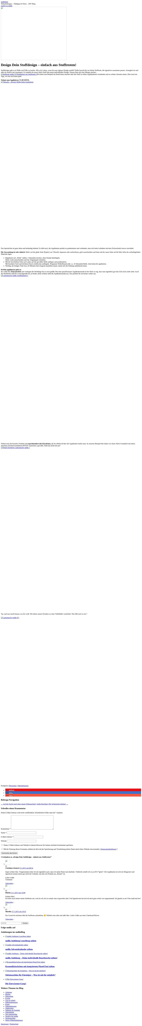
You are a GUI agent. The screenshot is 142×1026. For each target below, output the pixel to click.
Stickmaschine (10, 1018)
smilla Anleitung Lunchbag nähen (20, 941)
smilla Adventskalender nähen (19, 949)
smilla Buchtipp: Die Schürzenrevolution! (52, 804)
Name (3, 833)
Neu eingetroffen (11, 1014)
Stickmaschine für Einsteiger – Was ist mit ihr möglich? (30, 975)
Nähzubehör (9, 1012)
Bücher (7, 994)
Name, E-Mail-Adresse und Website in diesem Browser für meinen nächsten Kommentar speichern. (38, 845)
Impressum (5, 1024)
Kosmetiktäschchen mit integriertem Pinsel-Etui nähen (30, 966)
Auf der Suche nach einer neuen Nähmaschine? (18, 804)
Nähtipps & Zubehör (12, 1010)
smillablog (4, 2)
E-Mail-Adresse (7, 837)
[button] (10, 790)
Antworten (9, 883)
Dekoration (13, 786)
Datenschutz (14, 1024)
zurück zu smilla (6, 6)
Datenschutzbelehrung (108, 849)
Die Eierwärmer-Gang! (15, 983)
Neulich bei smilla (11, 1016)
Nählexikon (9, 1008)
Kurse (7, 1004)
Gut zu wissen (10, 1000)
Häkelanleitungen (11, 1002)
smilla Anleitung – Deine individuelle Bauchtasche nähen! (31, 958)
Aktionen (8, 992)
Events (7, 998)
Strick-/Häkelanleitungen (14, 1020)
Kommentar (6, 829)
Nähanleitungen (23, 786)
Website (3, 841)
